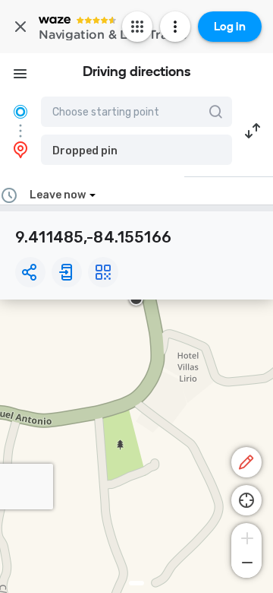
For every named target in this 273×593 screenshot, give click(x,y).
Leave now (58, 195)
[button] (136, 150)
